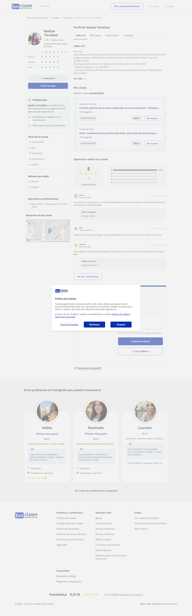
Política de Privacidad (65, 317)
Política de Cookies (120, 314)
